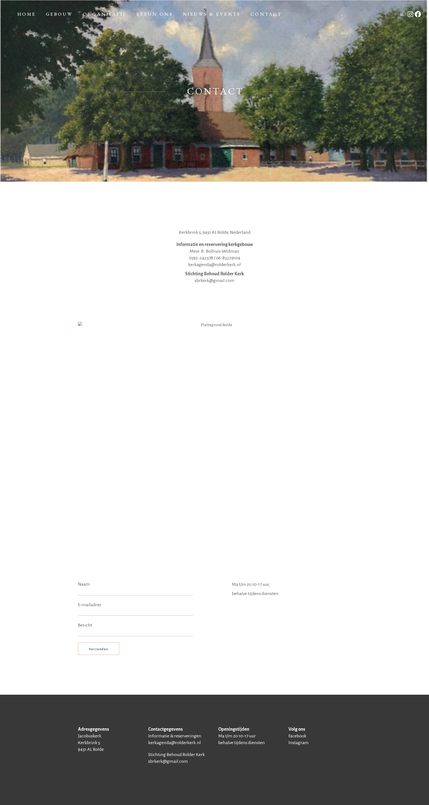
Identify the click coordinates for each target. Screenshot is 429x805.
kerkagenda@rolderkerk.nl (214, 264)
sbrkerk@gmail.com (214, 280)
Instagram (298, 742)
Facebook (297, 735)
